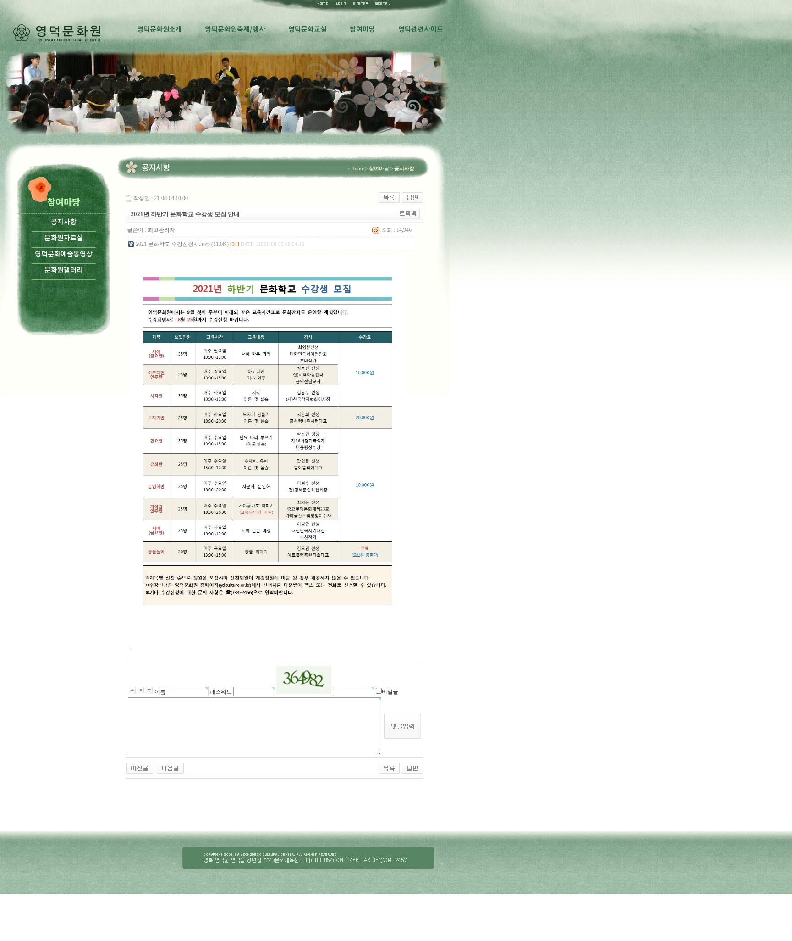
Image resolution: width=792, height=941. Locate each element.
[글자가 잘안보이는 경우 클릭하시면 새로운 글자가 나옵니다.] (303, 680)
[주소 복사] (408, 213)
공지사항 (64, 222)
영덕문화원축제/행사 (235, 29)
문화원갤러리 (63, 270)
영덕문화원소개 (159, 29)
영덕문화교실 (307, 29)
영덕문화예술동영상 (64, 254)
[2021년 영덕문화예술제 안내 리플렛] (140, 767)
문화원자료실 (63, 238)
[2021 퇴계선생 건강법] (170, 767)
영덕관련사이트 (420, 29)
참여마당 (362, 29)
